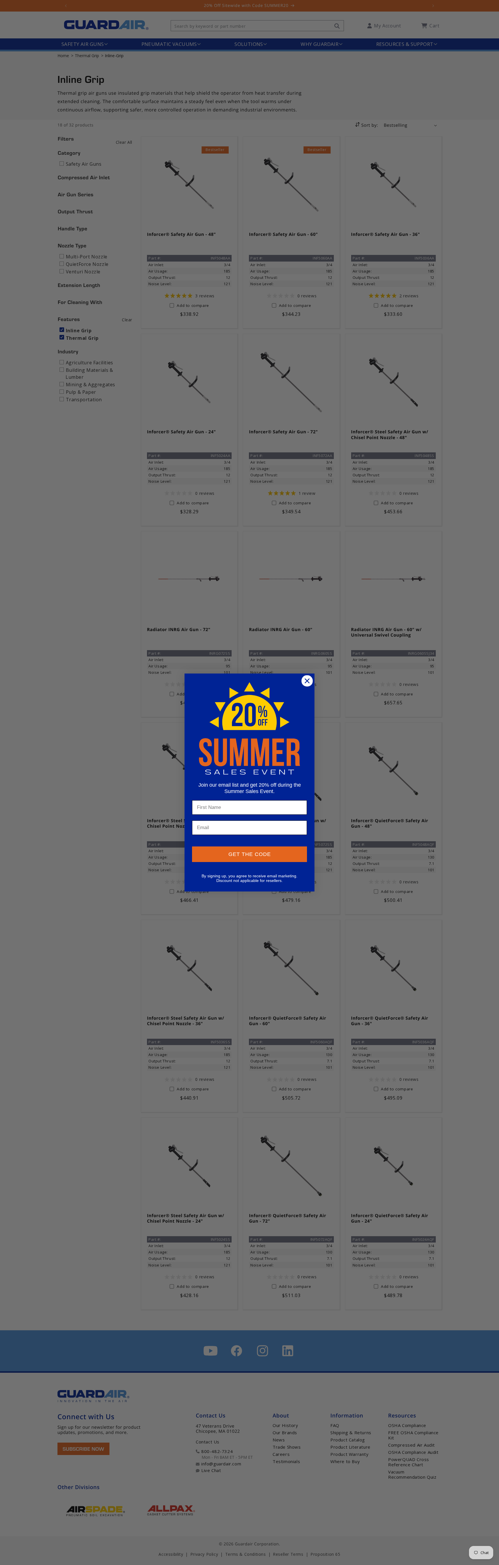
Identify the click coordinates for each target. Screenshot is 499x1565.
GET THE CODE (249, 854)
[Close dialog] (307, 681)
